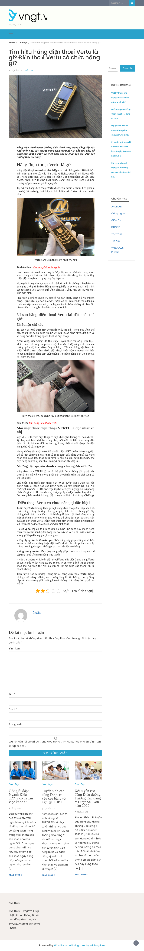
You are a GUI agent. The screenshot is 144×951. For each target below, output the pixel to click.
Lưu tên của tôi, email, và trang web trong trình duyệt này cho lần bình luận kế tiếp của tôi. (55, 744)
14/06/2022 (49, 808)
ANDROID (116, 206)
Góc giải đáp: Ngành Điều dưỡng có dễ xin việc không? (21, 796)
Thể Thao (117, 234)
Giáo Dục (29, 70)
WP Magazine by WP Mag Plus (87, 945)
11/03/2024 (16, 808)
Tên (12, 694)
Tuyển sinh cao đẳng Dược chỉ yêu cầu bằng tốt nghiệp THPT (54, 796)
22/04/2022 (82, 812)
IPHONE (115, 227)
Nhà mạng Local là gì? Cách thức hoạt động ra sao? (121, 114)
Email (13, 709)
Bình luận (15, 648)
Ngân (37, 612)
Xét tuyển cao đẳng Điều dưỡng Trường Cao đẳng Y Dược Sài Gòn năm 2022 (88, 798)
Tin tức (115, 241)
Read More (15, 874)
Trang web (15, 724)
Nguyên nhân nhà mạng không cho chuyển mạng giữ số (120, 130)
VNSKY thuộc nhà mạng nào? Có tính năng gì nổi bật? (120, 97)
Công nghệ (118, 213)
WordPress (60, 945)
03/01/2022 (16, 70)
